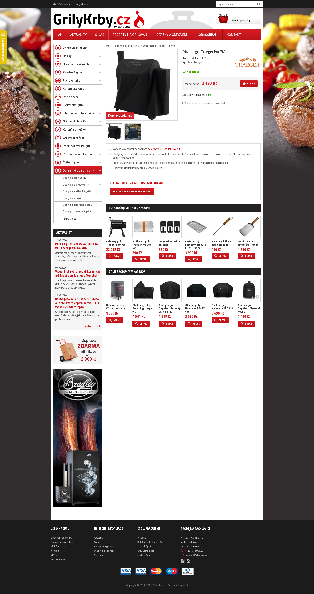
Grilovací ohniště (74, 121)
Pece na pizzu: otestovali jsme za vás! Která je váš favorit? (76, 246)
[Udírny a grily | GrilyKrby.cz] (98, 19)
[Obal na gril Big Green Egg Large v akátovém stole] (143, 290)
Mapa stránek (58, 559)
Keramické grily (73, 88)
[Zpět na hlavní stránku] (107, 46)
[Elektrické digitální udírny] (77, 438)
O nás (99, 35)
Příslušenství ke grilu (77, 146)
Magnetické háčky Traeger (169, 243)
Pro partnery (100, 555)
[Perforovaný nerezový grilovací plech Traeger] (196, 227)
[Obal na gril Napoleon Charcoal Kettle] (249, 290)
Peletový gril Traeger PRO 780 (115, 243)
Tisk (223, 103)
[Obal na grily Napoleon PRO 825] (223, 290)
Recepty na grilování (130, 35)
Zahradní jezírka (145, 546)
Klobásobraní (206, 35)
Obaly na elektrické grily (77, 191)
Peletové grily (72, 72)
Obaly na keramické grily (77, 204)
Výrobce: (187, 62)
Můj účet (55, 555)
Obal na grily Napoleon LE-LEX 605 (195, 308)
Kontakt (234, 35)
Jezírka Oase (144, 555)
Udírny (67, 56)
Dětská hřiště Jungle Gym (150, 542)
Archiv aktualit (92, 326)
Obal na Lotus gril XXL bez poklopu (116, 306)
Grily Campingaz (145, 550)
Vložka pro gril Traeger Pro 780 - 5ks (142, 244)
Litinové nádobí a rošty (78, 113)
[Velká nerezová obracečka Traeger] (249, 227)
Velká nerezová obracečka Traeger (248, 243)
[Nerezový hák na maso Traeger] (223, 227)
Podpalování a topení (77, 154)
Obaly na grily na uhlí (75, 177)
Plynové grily (71, 80)
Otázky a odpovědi (171, 35)
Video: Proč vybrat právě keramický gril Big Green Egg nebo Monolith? (77, 273)
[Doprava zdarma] (77, 350)
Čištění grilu (71, 162)
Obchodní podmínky (61, 537)
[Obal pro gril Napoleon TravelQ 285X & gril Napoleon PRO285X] (170, 290)
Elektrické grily (73, 105)
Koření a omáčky (74, 129)
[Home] (59, 34)
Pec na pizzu (71, 97)
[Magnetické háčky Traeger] (170, 227)
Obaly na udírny (72, 198)
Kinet (185, 585)
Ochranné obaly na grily (79, 170)
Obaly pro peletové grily (77, 211)
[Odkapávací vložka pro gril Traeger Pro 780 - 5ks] (143, 227)
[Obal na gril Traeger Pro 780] (141, 84)
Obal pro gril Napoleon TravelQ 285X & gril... (169, 308)
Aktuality (64, 232)
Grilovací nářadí (73, 138)
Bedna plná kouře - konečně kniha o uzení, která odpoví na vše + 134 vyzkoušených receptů (77, 303)
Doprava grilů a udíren (62, 542)
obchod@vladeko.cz (197, 555)
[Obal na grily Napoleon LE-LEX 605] (196, 290)
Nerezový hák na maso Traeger (221, 243)
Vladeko (141, 537)
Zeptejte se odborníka (199, 103)
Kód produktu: (190, 58)
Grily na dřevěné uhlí (76, 64)
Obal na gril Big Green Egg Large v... (142, 308)
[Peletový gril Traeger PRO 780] (117, 227)
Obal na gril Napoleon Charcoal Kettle (249, 308)
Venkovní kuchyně (75, 48)
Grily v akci (70, 219)
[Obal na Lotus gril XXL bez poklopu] (117, 290)
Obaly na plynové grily (76, 184)
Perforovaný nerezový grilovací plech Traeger (195, 244)
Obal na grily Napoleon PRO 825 (222, 306)
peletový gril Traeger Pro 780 (164, 149)
